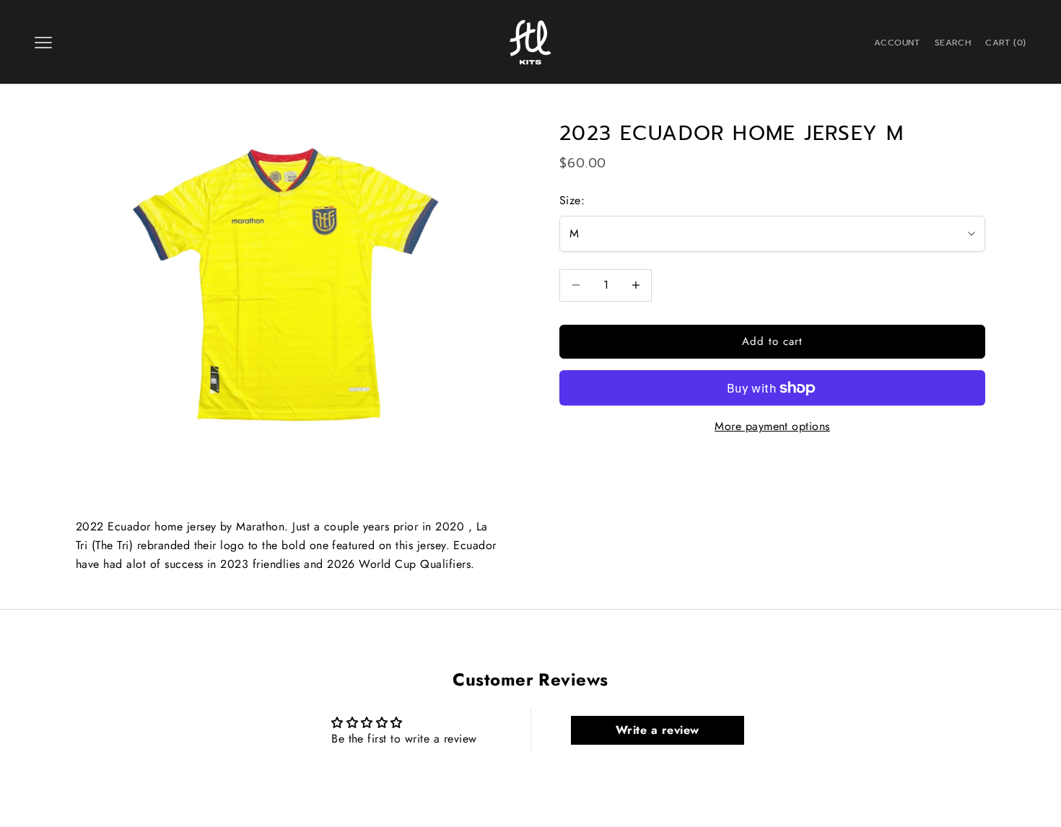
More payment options (772, 427)
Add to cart (772, 341)
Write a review (657, 730)
